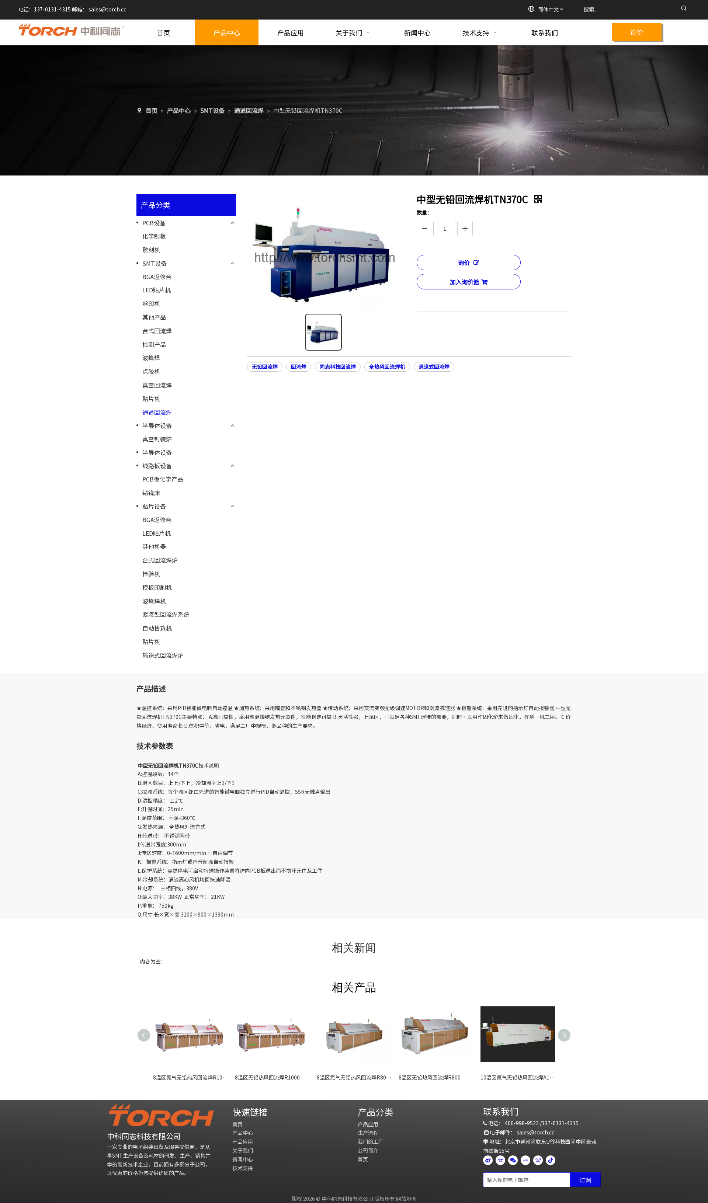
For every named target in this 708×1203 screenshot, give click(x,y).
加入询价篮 (464, 281)
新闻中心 (242, 1159)
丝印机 (151, 303)
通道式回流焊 (434, 366)
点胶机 (151, 371)
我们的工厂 (371, 1141)
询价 (636, 32)
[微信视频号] (538, 1160)
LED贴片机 (156, 289)
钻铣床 (151, 492)
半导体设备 (157, 425)
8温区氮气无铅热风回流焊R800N (354, 1077)
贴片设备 (154, 506)
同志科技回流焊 (338, 366)
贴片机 (151, 398)
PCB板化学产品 (162, 478)
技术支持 (242, 1168)
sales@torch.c (534, 1132)
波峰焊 (151, 357)
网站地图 (406, 1198)
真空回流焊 (157, 384)
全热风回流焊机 (387, 366)
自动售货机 (157, 627)
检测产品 (154, 344)
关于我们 (242, 1150)
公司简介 (368, 1150)
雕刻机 (151, 249)
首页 (237, 1124)
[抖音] (550, 1160)
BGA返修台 (156, 276)
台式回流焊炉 (160, 560)
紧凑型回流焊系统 (166, 614)
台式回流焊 (157, 330)
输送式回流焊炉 (163, 655)
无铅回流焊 (265, 366)
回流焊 (298, 366)
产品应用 (242, 1141)
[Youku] (500, 1160)
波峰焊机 (154, 601)
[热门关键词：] (684, 9)
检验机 (151, 573)
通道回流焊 (157, 412)
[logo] (161, 1115)
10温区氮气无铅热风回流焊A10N (517, 1077)
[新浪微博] (488, 1160)
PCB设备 (154, 222)
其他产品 (154, 317)
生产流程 (368, 1132)
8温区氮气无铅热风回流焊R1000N (190, 1077)
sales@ (97, 9)
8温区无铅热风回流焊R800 (430, 1077)
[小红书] (525, 1160)
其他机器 (154, 546)
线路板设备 (157, 465)
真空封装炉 (157, 438)
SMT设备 (154, 263)
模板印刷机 (157, 587)
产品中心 (242, 1132)
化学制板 (154, 236)
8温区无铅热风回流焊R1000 (267, 1077)
